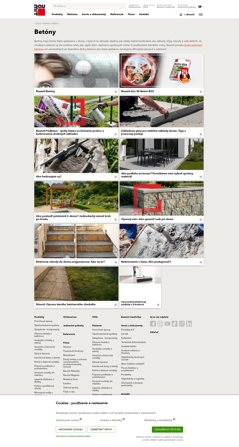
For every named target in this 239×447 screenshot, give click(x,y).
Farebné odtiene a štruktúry (130, 352)
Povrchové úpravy (43, 321)
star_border (115, 91)
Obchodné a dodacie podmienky (132, 384)
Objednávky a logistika (132, 379)
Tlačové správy (70, 388)
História (67, 347)
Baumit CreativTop (131, 317)
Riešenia (97, 326)
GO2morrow (70, 317)
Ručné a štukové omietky (46, 362)
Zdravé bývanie (42, 354)
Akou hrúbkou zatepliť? (132, 364)
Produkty (39, 317)
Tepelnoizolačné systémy (46, 325)
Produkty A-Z (127, 330)
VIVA (95, 317)
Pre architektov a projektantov (129, 369)
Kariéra (67, 383)
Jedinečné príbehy (73, 326)
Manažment (69, 355)
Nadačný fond (70, 379)
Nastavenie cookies (71, 430)
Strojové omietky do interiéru (44, 374)
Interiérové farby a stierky (47, 358)
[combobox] (89, 6)
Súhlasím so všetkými (167, 430)
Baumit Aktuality (71, 371)
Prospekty (126, 375)
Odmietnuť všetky (101, 430)
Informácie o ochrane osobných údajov (73, 436)
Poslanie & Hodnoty (73, 351)
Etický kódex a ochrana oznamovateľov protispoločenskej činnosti (75, 363)
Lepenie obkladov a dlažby (44, 380)
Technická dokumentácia (133, 342)
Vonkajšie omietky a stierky (44, 341)
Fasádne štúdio (128, 346)
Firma (66, 343)
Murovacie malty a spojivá (43, 394)
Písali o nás (68, 392)
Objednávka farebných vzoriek (132, 358)
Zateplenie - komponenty (46, 329)
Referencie (69, 334)
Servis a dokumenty (132, 326)
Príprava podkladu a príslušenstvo (44, 367)
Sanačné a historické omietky (44, 348)
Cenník (124, 334)
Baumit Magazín (71, 375)
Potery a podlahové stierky (44, 387)
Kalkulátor (126, 338)
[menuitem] (134, 6)
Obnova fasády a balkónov (43, 335)
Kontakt (125, 394)
